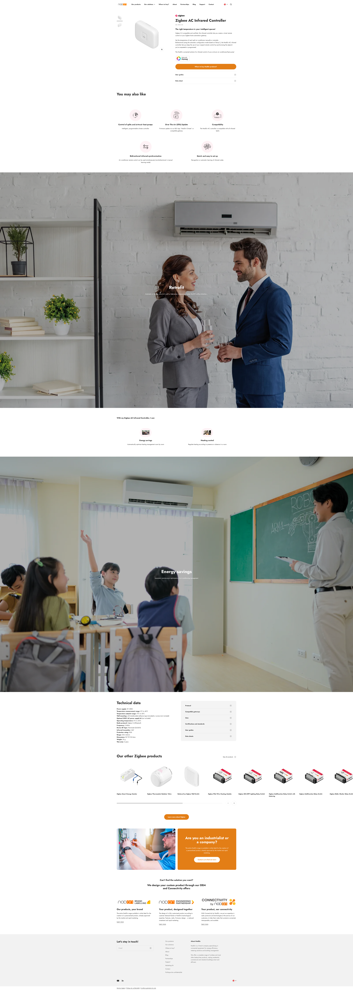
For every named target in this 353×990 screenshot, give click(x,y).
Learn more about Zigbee (176, 817)
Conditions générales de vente (148, 988)
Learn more (120, 922)
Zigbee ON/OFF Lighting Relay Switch (251, 794)
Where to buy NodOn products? (206, 67)
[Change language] (226, 4)
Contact (211, 4)
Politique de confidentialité (173, 972)
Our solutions (148, 4)
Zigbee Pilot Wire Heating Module (219, 794)
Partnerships (184, 4)
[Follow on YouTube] (118, 980)
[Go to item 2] (120, 25)
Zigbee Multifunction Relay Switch (310, 794)
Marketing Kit (169, 965)
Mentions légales (121, 988)
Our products (136, 4)
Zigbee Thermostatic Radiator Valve (159, 794)
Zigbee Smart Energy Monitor (127, 794)
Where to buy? (164, 4)
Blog (194, 4)
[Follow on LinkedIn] (122, 980)
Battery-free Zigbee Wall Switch (188, 794)
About (175, 4)
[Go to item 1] (120, 18)
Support (202, 4)
